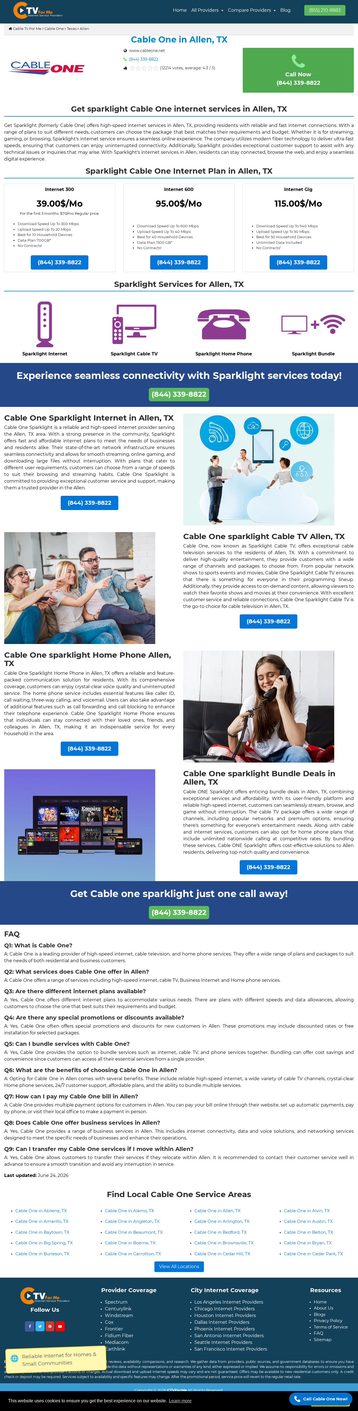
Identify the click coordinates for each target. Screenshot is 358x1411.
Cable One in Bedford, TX (220, 1236)
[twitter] (40, 1331)
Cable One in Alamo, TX (129, 1215)
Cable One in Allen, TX (217, 1215)
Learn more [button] (180, 1400)
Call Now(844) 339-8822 (298, 78)
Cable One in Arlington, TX (221, 1225)
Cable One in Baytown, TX (42, 1236)
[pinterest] (50, 1331)
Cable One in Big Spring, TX (44, 1247)
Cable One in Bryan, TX (308, 1247)
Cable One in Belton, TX (308, 1236)
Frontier (114, 1333)
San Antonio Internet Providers (229, 1340)
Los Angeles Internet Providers (228, 1306)
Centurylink (118, 1313)
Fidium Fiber (119, 1340)
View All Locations (179, 1271)
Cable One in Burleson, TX (42, 1258)
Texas (72, 28)
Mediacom (117, 1346)
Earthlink (115, 1353)
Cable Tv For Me (26, 28)
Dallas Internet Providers (221, 1326)
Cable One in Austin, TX (308, 1225)
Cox (109, 1326)
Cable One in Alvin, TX (307, 1215)
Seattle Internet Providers (223, 1346)
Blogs (319, 1319)
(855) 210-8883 (325, 10)
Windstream (119, 1320)
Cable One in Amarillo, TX (42, 1225)
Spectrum (116, 1306)
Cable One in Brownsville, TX (224, 1247)
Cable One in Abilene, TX (41, 1215)
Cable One (54, 28)
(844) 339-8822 (143, 59)
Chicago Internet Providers (224, 1313)
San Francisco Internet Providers (230, 1353)
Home (180, 10)
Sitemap (322, 1344)
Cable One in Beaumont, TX (134, 1236)
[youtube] (60, 1331)
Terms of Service (331, 1331)
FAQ (318, 1337)
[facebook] (29, 1331)
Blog (285, 10)
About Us (323, 1312)
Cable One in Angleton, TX (132, 1225)
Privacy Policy (328, 1325)
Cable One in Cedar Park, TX (313, 1258)
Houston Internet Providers (225, 1320)
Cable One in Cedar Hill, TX (222, 1258)
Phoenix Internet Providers (224, 1333)
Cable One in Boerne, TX (130, 1247)
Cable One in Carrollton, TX (133, 1258)
